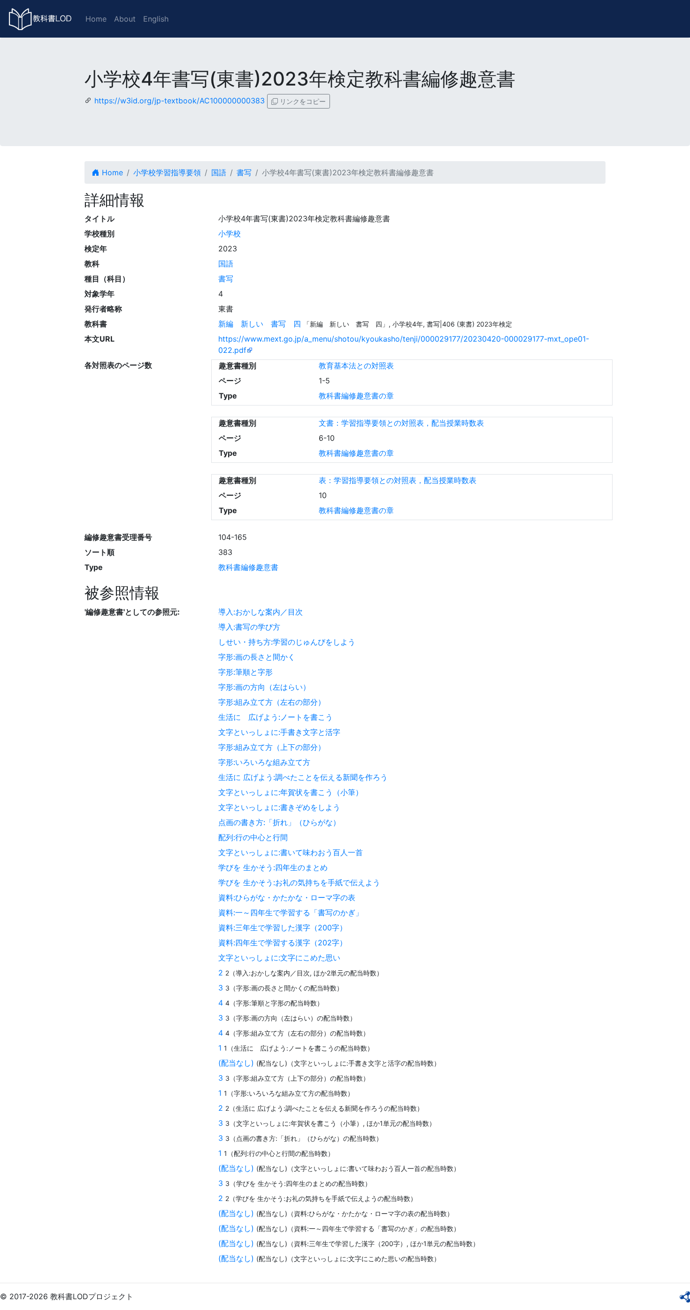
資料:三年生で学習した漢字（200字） (282, 927)
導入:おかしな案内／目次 (260, 611)
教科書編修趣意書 (248, 567)
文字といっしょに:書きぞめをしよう (279, 807)
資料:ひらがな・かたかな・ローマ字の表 (286, 897)
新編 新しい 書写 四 (259, 323)
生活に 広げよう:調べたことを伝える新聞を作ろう (303, 777)
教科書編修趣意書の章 (356, 395)
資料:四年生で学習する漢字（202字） (282, 942)
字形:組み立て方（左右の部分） (271, 702)
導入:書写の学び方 (249, 627)
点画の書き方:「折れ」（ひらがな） (279, 822)
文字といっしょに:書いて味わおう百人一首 (290, 852)
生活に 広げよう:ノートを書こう (275, 717)
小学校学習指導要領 (167, 172)
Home (96, 18)
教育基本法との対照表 (356, 365)
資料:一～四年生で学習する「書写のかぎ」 (290, 912)
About (125, 18)
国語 (218, 172)
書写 (244, 172)
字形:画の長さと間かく (256, 657)
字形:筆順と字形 (245, 672)
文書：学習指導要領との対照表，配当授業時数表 (401, 423)
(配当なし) (236, 1063)
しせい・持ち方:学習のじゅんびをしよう (286, 642)
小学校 (229, 233)
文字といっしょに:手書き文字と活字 (279, 732)
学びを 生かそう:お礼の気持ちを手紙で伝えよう (299, 882)
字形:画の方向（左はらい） (264, 687)
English (156, 18)
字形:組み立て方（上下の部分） (271, 747)
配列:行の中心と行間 (253, 837)
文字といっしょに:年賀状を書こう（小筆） (290, 792)
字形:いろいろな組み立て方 (264, 762)
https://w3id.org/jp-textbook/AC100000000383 (179, 100)
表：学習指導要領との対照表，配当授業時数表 (397, 480)
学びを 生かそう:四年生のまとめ (273, 867)
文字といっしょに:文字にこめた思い (279, 957)
